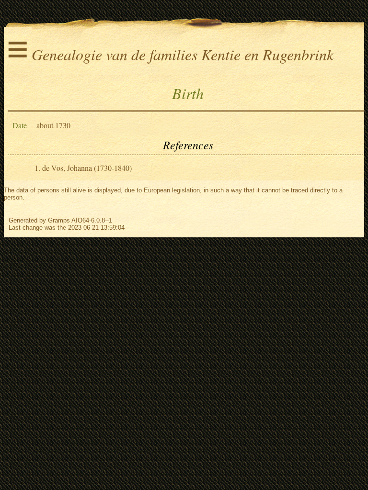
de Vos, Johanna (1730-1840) (87, 168)
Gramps (59, 220)
